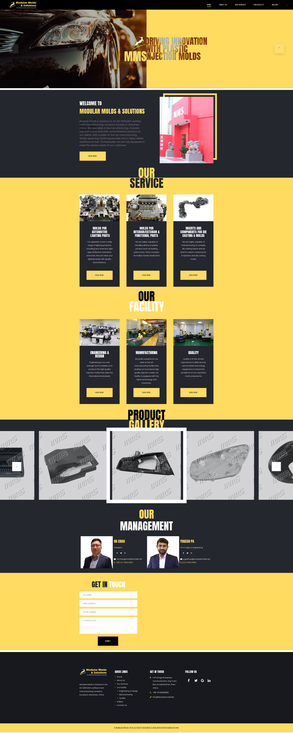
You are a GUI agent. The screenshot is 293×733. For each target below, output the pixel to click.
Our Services (240, 5)
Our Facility (259, 5)
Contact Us (122, 705)
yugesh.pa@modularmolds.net (196, 559)
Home (209, 5)
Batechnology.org (171, 728)
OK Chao (119, 541)
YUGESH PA (187, 541)
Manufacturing (125, 694)
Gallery (275, 5)
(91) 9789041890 (189, 562)
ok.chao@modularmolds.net (129, 559)
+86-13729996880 (161, 692)
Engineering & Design (128, 691)
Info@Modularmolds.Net (163, 697)
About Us (223, 5)
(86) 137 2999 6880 (124, 562)
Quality (122, 698)
